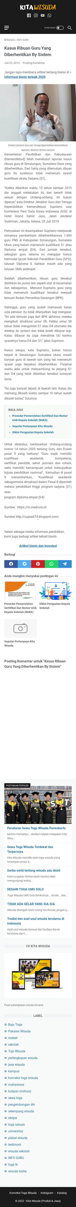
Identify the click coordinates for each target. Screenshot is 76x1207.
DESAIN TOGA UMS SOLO (25, 889)
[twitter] (24, 564)
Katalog (62, 1192)
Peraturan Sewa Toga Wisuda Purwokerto (36, 828)
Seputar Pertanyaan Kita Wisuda (32, 426)
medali (13, 1038)
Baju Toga (15, 1024)
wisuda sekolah (19, 1151)
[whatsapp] (51, 564)
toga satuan (16, 1124)
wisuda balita (17, 1171)
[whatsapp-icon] (49, 16)
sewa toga (15, 1098)
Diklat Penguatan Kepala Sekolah (33, 432)
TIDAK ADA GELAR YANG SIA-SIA (31, 904)
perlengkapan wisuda (23, 1058)
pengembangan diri (21, 1104)
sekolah (13, 1044)
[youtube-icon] (42, 16)
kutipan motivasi (19, 1091)
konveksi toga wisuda (23, 1078)
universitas (15, 1131)
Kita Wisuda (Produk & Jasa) (43, 1200)
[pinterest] (38, 564)
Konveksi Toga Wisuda (23, 1192)
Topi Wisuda (16, 1051)
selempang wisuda (21, 1111)
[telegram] (65, 564)
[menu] (9, 28)
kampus (13, 1071)
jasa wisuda (16, 1064)
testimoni (14, 1144)
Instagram (47, 1192)
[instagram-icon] (36, 16)
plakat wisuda (17, 1138)
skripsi (12, 1118)
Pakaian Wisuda (19, 1031)
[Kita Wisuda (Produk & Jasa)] (38, 7)
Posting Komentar (34, 62)
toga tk (13, 1164)
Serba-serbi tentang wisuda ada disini (33, 870)
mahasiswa (16, 1084)
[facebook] (11, 564)
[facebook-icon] (29, 16)
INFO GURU (16, 1158)
